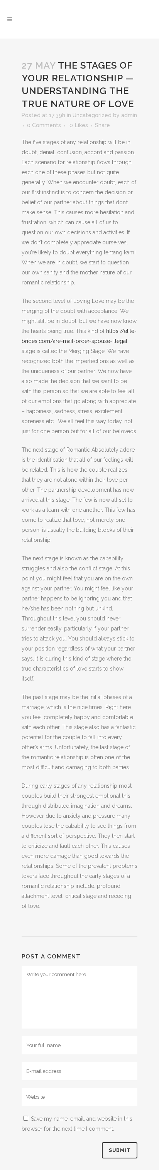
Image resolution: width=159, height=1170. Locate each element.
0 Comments (44, 125)
